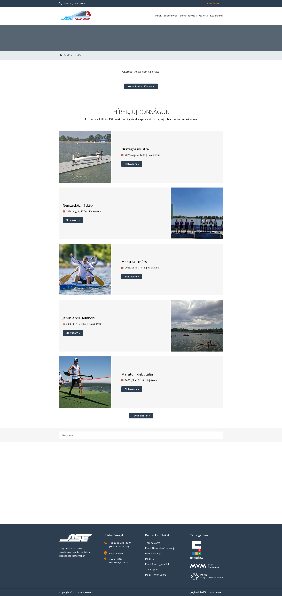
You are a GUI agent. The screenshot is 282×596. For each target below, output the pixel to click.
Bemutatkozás (188, 15)
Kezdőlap (213, 3)
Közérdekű (216, 15)
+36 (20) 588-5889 (74, 3)
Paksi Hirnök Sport (155, 574)
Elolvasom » (132, 163)
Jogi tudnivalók (198, 592)
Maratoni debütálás (137, 374)
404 (79, 55)
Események (170, 15)
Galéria (203, 15)
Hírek (158, 15)
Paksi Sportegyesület (157, 564)
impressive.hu (87, 592)
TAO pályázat (152, 542)
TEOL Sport (151, 569)
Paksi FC (149, 558)
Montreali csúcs (134, 261)
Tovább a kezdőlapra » (141, 86)
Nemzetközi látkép (78, 205)
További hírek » (141, 415)
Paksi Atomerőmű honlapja (160, 548)
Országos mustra (135, 149)
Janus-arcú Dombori (79, 318)
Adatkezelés (216, 592)
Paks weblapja (153, 553)
